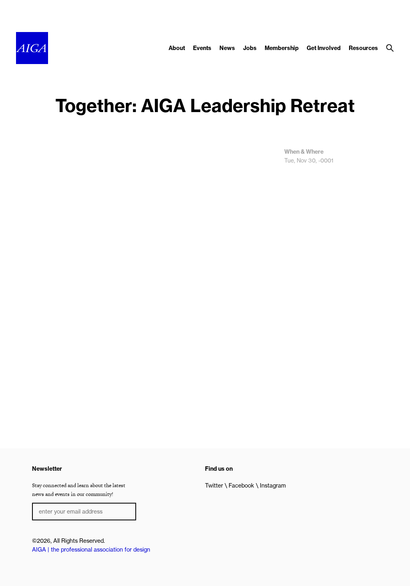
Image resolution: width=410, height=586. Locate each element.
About (177, 48)
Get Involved (324, 48)
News (227, 48)
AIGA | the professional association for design (91, 549)
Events (202, 48)
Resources (363, 48)
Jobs (250, 48)
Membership (282, 48)
